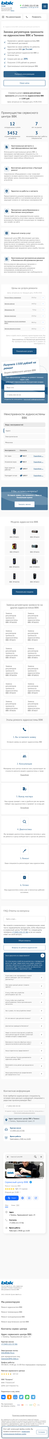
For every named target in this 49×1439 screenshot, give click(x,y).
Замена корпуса (10, 304)
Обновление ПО (10, 310)
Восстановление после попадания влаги (15, 322)
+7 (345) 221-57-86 (30, 5)
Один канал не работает (10, 469)
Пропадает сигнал (11, 476)
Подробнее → (38, 456)
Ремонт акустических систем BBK (15, 1322)
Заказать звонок (24, 504)
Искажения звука (10, 462)
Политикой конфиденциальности (24, 1113)
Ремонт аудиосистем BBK (11, 1307)
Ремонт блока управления (13, 297)
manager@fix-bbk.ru (9, 1358)
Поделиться (3, 1397)
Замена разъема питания (12, 328)
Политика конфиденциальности (24, 1415)
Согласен (41, 1432)
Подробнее (24, 775)
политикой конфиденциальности (34, 399)
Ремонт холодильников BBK (13, 1317)
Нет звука (8, 456)
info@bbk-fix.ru (7, 1353)
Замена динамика (10, 316)
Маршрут (13, 1198)
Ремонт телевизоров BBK (11, 1312)
